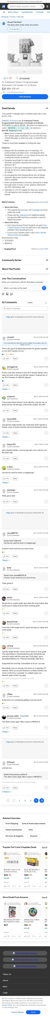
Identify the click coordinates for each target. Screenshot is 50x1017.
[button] (10, 78)
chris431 (10, 337)
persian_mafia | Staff (41, 202)
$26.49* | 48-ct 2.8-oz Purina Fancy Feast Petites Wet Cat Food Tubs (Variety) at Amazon (12, 871)
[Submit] (5, 308)
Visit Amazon (25, 97)
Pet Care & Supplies (14, 836)
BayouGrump (12, 622)
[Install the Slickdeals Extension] (25, 953)
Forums (12, 17)
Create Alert (15, 29)
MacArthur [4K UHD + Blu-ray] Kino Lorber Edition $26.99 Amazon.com (12, 921)
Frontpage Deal (37, 210)
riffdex (9, 694)
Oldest (30, 302)
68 (7, 78)
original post (24, 215)
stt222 (9, 597)
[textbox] (22, 288)
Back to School (13, 12)
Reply (15, 358)
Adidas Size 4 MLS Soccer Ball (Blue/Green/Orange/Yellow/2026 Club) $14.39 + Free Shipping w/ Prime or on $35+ (33, 921)
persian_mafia (13, 716)
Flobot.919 (11, 444)
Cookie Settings (17, 1012)
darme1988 (11, 419)
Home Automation (14, 830)
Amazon (33, 836)
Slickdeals (4, 17)
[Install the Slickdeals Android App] (25, 959)
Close (33, 1012)
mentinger (11, 490)
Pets (31, 830)
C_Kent (10, 467)
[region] (25, 1006)
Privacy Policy (7, 1005)
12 (7, 886)
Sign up (9, 317)
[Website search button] (42, 6)
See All (44, 847)
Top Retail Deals (27, 12)
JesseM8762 (12, 533)
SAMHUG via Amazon (10, 121)
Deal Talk (20, 17)
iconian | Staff (43, 249)
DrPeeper (11, 762)
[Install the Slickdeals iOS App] (25, 966)
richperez (11, 396)
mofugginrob (12, 367)
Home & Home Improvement (33, 823)
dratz (9, 568)
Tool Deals (39, 12)
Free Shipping (12, 823)
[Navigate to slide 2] (26, 72)
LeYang (10, 646)
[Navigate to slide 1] (24, 72)
